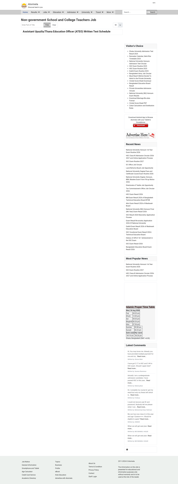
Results (34, 12)
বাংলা (154, 3)
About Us (92, 463)
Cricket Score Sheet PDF (138, 103)
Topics (57, 462)
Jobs (45, 12)
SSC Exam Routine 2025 (138, 66)
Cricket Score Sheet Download (140, 81)
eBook (57, 472)
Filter (47, 25)
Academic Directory (29, 478)
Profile (57, 468)
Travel (98, 12)
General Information (29, 465)
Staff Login (93, 477)
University (86, 12)
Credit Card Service (29, 475)
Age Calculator (27, 472)
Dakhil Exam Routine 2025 (139, 71)
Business (58, 465)
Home (25, 12)
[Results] (38, 12)
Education (57, 12)
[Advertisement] (72, 63)
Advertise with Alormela (63, 478)
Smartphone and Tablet (30, 468)
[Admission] (77, 12)
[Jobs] (48, 12)
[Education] (62, 12)
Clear (54, 25)
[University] (91, 12)
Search (152, 12)
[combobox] (134, 12)
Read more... (141, 356)
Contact (91, 473)
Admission (71, 12)
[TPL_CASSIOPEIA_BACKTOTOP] (174, 480)
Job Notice (26, 462)
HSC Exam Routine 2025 (138, 69)
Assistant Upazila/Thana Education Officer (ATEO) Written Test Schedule (66, 31)
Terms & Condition (95, 467)
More (109, 12)
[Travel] (102, 12)
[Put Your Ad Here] (140, 135)
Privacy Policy (94, 470)
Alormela (33, 4)
